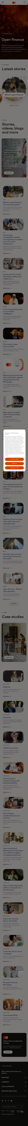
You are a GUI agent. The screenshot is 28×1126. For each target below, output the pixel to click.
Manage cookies (14, 467)
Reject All (14, 463)
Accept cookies (14, 459)
